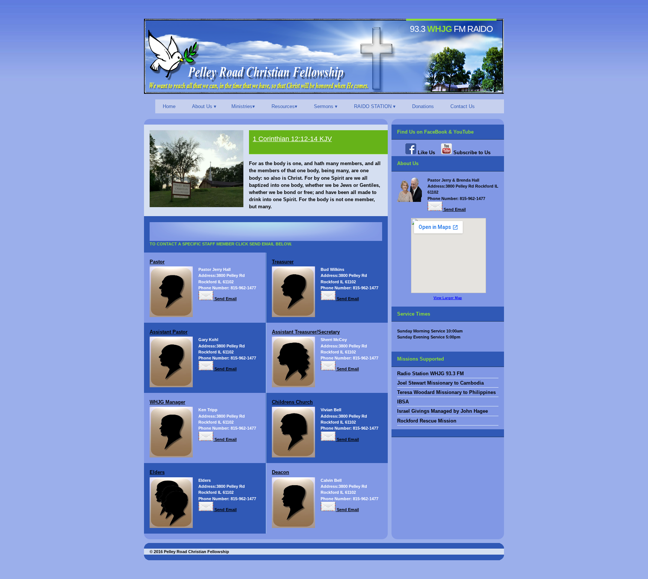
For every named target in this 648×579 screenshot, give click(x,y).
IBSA (403, 402)
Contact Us (462, 106)
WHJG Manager (167, 402)
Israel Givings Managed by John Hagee (442, 411)
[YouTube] (446, 152)
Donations (423, 106)
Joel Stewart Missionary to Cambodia (440, 383)
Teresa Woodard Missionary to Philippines (446, 392)
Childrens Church (292, 402)
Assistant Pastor (169, 332)
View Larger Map (448, 298)
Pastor (157, 262)
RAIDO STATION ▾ (375, 106)
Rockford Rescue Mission (426, 421)
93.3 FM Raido (451, 29)
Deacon (280, 472)
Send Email (225, 298)
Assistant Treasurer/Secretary (306, 332)
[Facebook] (410, 152)
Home (169, 106)
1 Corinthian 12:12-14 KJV (292, 139)
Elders (157, 472)
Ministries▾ (243, 106)
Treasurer (283, 262)
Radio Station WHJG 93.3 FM (430, 373)
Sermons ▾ (326, 106)
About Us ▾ (204, 106)
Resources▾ (284, 106)
